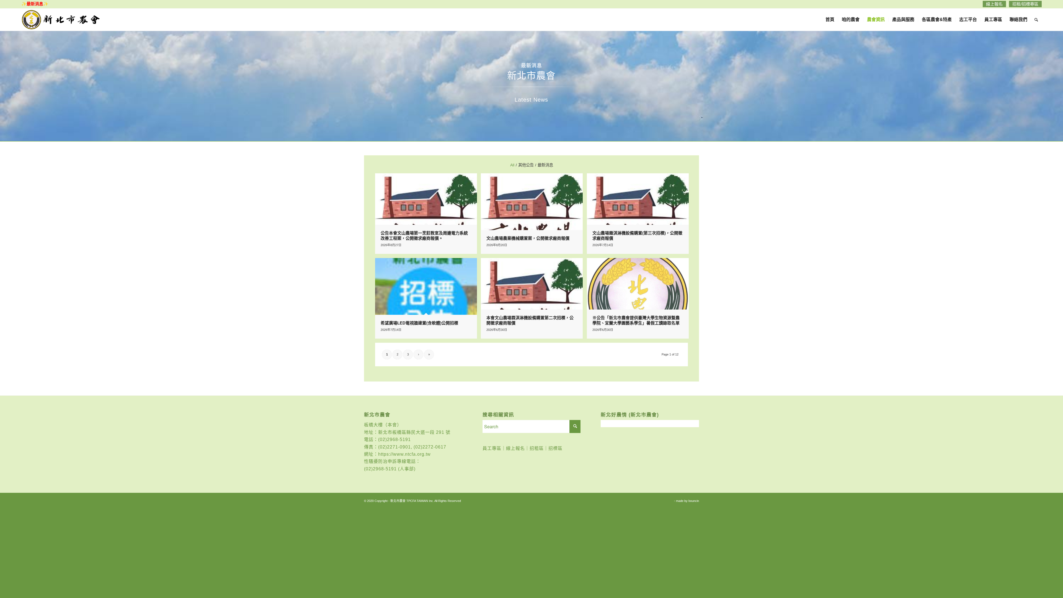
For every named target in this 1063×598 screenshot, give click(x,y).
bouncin (693, 500)
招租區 (537, 448)
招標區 (555, 448)
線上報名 (515, 448)
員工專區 (492, 448)
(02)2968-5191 (394, 439)
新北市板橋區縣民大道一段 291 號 (414, 432)
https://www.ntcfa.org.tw (404, 454)
